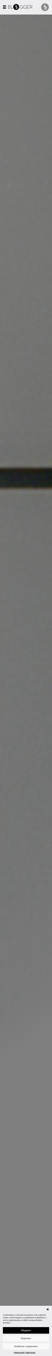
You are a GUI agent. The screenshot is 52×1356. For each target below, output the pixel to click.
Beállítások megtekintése (26, 1346)
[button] (47, 1309)
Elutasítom (26, 1338)
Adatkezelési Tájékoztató (24, 1352)
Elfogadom (26, 1330)
